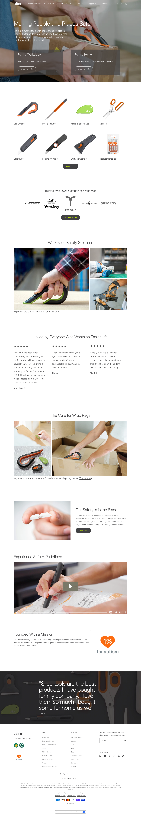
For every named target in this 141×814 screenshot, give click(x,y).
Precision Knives (49, 124)
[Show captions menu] (110, 612)
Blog (72, 752)
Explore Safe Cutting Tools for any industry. (36, 311)
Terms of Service (60, 795)
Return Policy (75, 759)
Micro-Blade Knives (80, 124)
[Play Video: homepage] (70, 586)
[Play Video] (16, 612)
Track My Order (76, 755)
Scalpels (45, 763)
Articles (73, 766)
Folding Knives (49, 159)
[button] (73, 3)
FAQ (72, 745)
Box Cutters (19, 124)
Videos (73, 741)
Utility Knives (19, 159)
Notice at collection (61, 812)
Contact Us (75, 763)
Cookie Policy (81, 795)
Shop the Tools (27, 69)
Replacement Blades (109, 159)
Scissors (103, 124)
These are (84, 478)
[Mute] (115, 612)
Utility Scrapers (78, 159)
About (73, 748)
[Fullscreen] (125, 612)
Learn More (83, 530)
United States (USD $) (69, 778)
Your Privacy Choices (74, 812)
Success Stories (70, 217)
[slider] (66, 612)
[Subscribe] (125, 740)
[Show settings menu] (120, 612)
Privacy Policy (71, 795)
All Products (70, 166)
